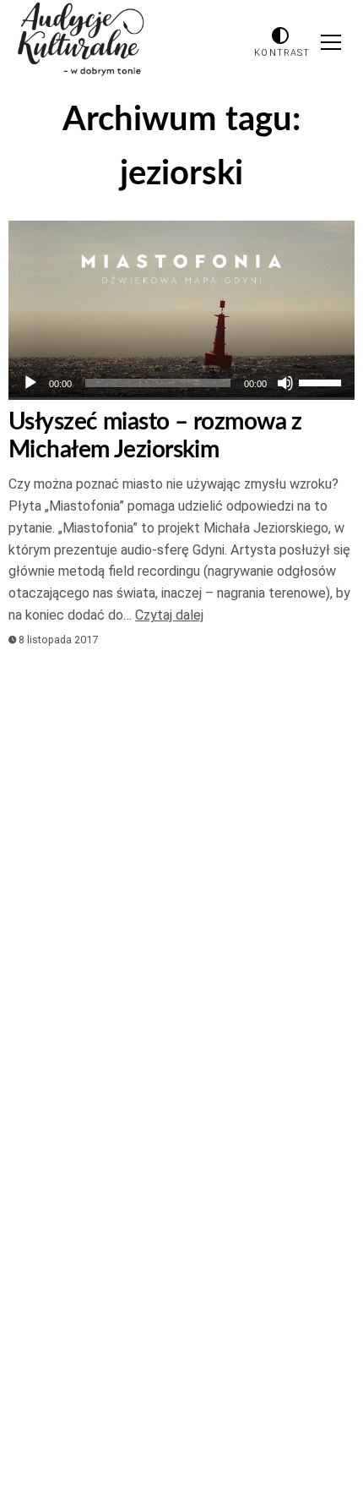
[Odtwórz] (30, 382)
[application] (181, 383)
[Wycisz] (285, 382)
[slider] (322, 381)
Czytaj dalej (169, 615)
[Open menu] (331, 42)
